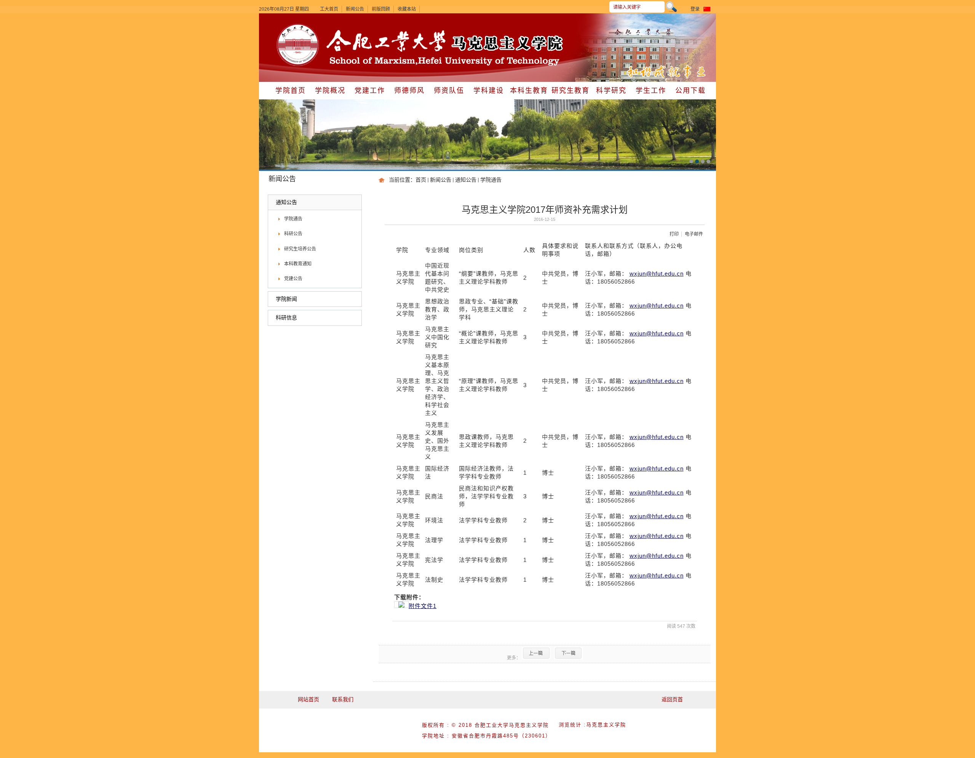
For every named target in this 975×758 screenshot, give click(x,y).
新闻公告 (355, 9)
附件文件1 (422, 606)
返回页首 (672, 699)
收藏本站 (407, 9)
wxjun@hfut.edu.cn (657, 273)
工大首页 (329, 9)
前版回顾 (381, 9)
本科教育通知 (298, 263)
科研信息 (286, 317)
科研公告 (293, 233)
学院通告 (491, 180)
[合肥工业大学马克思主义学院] (298, 24)
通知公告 (465, 180)
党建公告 (293, 278)
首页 (421, 180)
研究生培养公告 (300, 249)
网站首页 (308, 699)
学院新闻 (286, 299)
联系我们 (342, 699)
